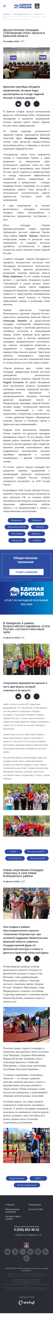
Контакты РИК (36, 1209)
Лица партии (35, 1204)
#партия (37, 540)
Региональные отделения (12, 1210)
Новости (38, 14)
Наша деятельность (22, 14)
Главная (6, 14)
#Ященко (36, 534)
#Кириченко (16, 520)
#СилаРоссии (15, 858)
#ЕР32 (13, 852)
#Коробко (36, 520)
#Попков (40, 527)
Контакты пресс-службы (13, 1217)
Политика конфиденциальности (26, 1282)
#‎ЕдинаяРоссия (16, 1178)
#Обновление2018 (16, 527)
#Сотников (17, 534)
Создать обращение (27, 572)
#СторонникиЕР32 (36, 852)
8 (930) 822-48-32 (26, 1229)
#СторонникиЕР (37, 858)
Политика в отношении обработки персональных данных (26, 1285)
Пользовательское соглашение (26, 1279)
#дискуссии (17, 540)
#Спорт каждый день (27, 1185)
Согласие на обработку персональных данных (26, 1289)
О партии (9, 1204)
